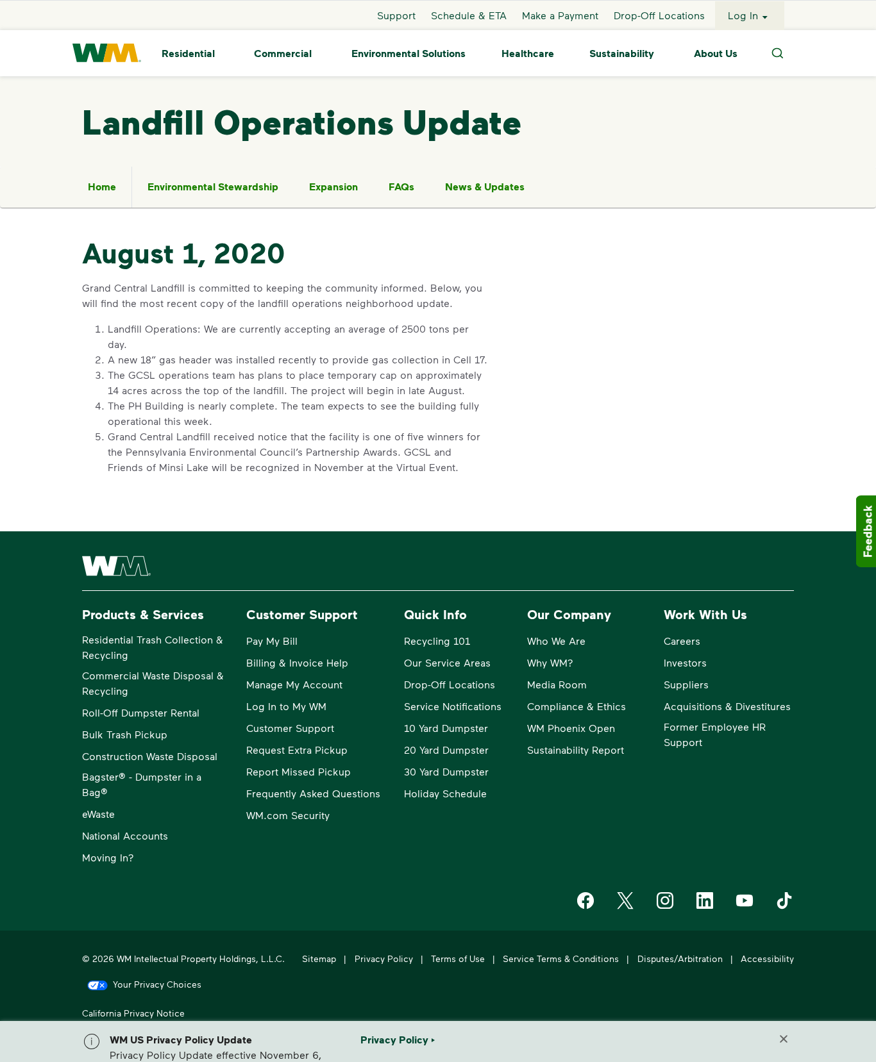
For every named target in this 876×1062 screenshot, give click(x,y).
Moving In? (108, 857)
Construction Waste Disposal (149, 756)
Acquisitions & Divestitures (727, 706)
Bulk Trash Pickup (124, 734)
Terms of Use (458, 958)
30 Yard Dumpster (446, 771)
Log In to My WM (286, 706)
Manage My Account (294, 684)
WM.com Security (288, 815)
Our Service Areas (447, 662)
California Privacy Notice (133, 1013)
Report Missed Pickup (298, 771)
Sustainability (621, 53)
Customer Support (290, 728)
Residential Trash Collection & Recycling (152, 647)
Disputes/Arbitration (680, 958)
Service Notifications (452, 706)
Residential (188, 53)
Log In (743, 15)
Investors (685, 662)
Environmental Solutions (408, 53)
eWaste (98, 814)
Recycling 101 (437, 641)
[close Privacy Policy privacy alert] (783, 1039)
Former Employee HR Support (715, 734)
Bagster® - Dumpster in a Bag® (141, 784)
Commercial (283, 53)
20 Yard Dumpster (446, 749)
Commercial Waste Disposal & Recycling (153, 683)
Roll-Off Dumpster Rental (140, 712)
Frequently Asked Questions (313, 793)
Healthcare (527, 53)
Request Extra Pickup (297, 749)
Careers (682, 641)
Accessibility (767, 958)
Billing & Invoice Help (297, 662)
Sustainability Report (575, 749)
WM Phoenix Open (571, 728)
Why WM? (550, 662)
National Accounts (125, 835)
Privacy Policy (384, 958)
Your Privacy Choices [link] (157, 984)
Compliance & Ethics (576, 706)
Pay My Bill (272, 641)
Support (396, 15)
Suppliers (686, 684)
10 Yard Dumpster (446, 728)
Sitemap (319, 958)
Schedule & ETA (469, 15)
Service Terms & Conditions (561, 958)
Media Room (557, 684)
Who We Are (556, 641)
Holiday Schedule (445, 793)
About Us (715, 53)
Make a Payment (560, 15)
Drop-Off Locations (659, 15)
